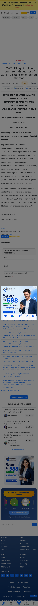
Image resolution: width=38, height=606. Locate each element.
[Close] (35, 287)
